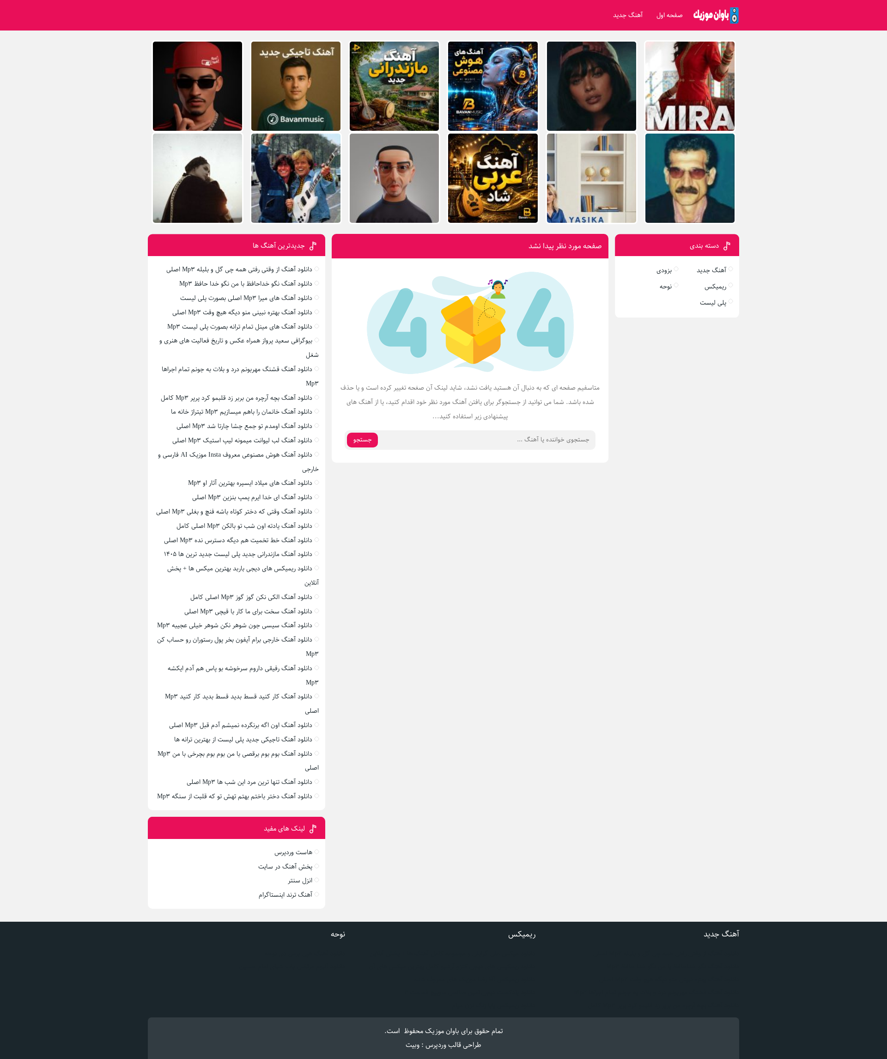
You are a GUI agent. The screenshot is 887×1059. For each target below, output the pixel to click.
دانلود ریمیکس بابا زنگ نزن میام (493, 1005)
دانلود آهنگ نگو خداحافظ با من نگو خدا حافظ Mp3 (245, 284)
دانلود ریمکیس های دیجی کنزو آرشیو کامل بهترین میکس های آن (452, 966)
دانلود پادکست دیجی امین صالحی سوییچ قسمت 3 (469, 992)
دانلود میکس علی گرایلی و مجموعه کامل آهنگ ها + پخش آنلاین (452, 954)
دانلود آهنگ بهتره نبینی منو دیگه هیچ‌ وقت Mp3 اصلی (242, 312)
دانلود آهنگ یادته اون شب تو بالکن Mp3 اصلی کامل (244, 526)
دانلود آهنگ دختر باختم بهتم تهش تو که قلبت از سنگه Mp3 (234, 796)
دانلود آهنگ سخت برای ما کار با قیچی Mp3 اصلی (248, 611)
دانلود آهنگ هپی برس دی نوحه (305, 954)
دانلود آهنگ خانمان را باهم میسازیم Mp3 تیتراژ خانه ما (241, 412)
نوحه (666, 287)
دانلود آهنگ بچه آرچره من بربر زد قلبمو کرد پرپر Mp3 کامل (236, 398)
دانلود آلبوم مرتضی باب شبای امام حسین (292, 966)
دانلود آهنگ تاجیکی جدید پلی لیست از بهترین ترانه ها (243, 740)
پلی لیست (713, 303)
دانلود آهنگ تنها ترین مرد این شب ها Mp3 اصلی (249, 782)
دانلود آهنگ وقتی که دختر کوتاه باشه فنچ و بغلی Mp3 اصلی (234, 512)
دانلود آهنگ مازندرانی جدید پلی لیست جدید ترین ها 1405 (238, 554)
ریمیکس (715, 287)
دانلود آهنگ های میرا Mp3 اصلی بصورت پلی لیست (246, 298)
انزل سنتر (300, 880)
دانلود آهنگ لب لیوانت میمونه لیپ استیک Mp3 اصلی (242, 440)
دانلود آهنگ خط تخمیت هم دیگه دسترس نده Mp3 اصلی (238, 540)
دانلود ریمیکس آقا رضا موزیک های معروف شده (474, 979)
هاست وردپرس (293, 852)
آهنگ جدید (628, 15)
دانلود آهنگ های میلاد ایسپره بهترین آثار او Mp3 (250, 483)
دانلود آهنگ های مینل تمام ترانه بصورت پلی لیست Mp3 (239, 327)
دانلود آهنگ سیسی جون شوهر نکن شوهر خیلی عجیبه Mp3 (234, 625)
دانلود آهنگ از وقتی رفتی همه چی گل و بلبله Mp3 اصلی (239, 269)
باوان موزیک (442, 1031)
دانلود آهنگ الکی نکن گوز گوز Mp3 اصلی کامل (251, 597)
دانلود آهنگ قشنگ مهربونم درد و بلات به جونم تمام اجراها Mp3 (656, 992)
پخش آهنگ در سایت (285, 867)
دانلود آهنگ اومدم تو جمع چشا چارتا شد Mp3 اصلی (244, 426)
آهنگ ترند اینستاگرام (285, 895)
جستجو (362, 440)
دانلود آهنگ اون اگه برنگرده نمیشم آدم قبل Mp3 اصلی (240, 725)
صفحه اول (669, 15)
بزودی (664, 270)
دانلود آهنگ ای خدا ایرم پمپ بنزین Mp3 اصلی (252, 497)
